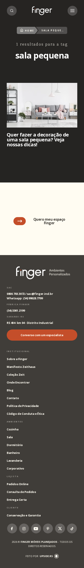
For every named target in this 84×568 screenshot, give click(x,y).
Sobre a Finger (17, 359)
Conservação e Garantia (24, 515)
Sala (10, 437)
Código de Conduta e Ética (25, 414)
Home (29, 30)
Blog (10, 390)
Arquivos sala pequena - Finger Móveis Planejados (42, 10)
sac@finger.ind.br (40, 294)
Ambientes (15, 421)
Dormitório (15, 445)
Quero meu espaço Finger (49, 221)
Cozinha (12, 429)
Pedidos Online (17, 484)
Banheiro (13, 453)
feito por (39, 556)
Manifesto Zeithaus (21, 367)
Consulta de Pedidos (21, 492)
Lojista (13, 476)
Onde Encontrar (18, 382)
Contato (13, 398)
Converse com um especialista (42, 335)
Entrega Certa (17, 500)
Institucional (18, 351)
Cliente (13, 507)
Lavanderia (14, 461)
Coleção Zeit (15, 375)
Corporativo (15, 468)
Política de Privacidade (23, 406)
